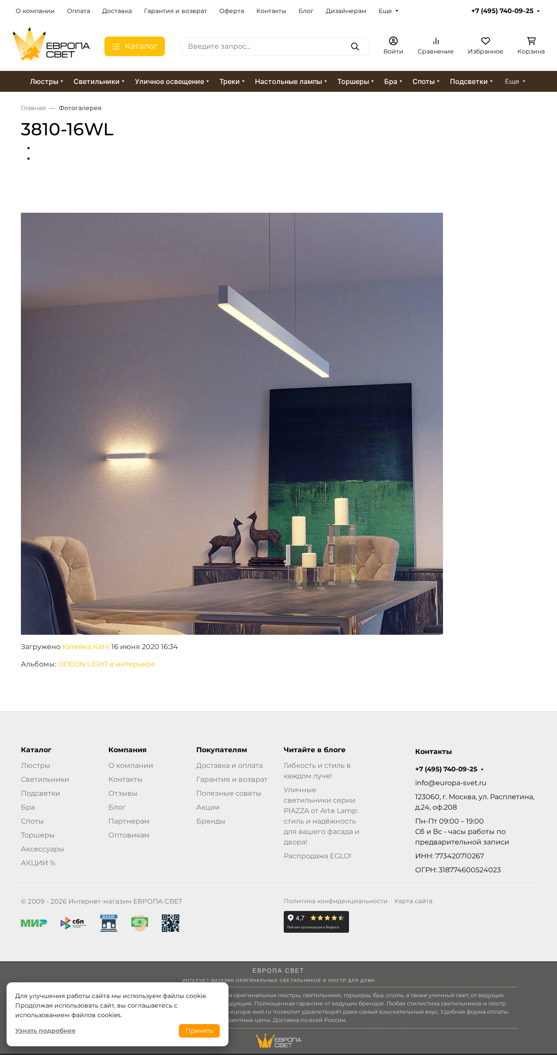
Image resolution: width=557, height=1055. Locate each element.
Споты (424, 81)
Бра (390, 81)
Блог (306, 11)
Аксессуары (42, 849)
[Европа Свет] (51, 46)
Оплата (78, 11)
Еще (385, 11)
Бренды (210, 821)
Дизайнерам (346, 11)
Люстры (44, 81)
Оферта (231, 11)
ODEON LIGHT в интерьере (106, 664)
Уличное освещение (169, 81)
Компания (127, 750)
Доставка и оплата (229, 765)
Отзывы (123, 793)
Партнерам (129, 821)
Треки (229, 81)
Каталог (36, 750)
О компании (35, 11)
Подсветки (469, 81)
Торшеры (353, 81)
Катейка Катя (86, 647)
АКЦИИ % (38, 863)
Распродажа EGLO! (317, 856)
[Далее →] (232, 423)
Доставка (117, 11)
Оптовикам (129, 835)
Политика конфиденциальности (336, 901)
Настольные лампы (288, 81)
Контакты (271, 11)
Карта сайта (413, 901)
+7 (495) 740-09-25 (502, 11)
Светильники (97, 81)
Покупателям (221, 750)
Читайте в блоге (315, 750)
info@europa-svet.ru (451, 783)
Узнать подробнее (45, 1031)
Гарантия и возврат (175, 11)
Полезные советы (229, 793)
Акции (208, 807)
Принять (199, 1031)
